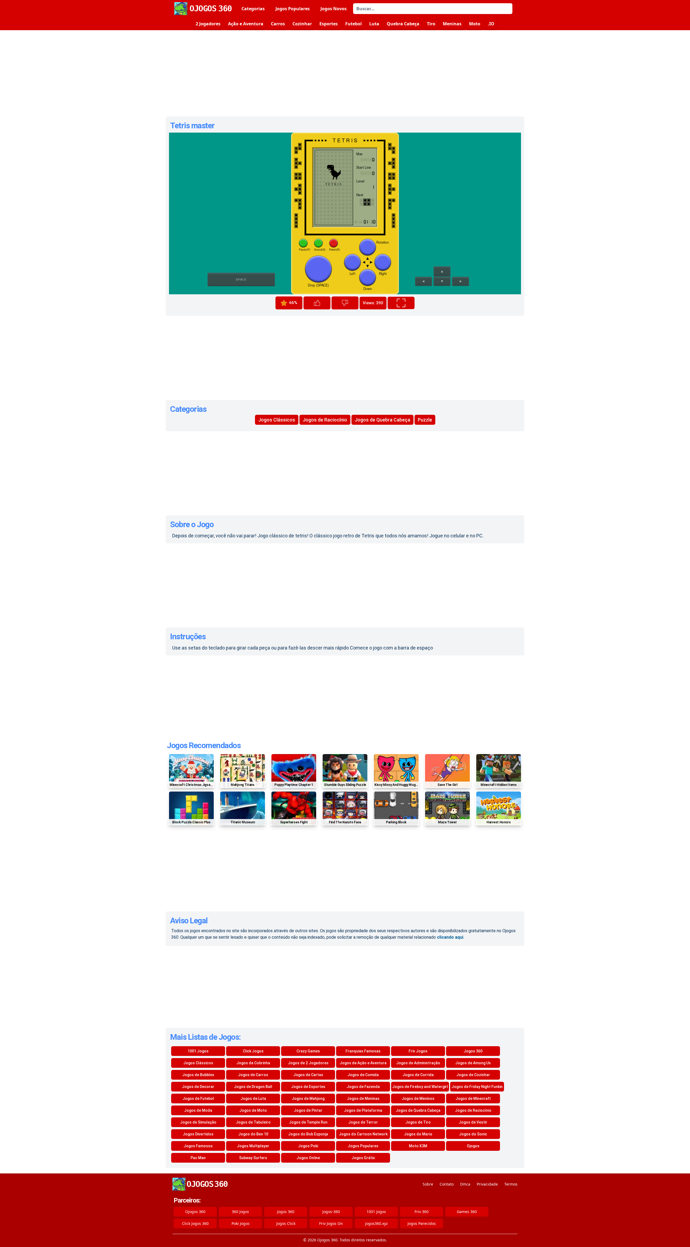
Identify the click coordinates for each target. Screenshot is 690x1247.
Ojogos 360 (195, 1211)
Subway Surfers (253, 1158)
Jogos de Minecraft (473, 1098)
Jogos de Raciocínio (325, 420)
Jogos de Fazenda (363, 1086)
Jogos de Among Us (473, 1063)
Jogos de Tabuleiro (253, 1122)
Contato (447, 1184)
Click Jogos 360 (195, 1223)
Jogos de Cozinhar (473, 1075)
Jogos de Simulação (198, 1122)
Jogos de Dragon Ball (253, 1086)
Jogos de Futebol (198, 1098)
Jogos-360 (331, 1211)
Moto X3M (418, 1146)
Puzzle (425, 420)
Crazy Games (308, 1051)
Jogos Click (285, 1223)
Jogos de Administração (418, 1063)
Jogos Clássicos (276, 420)
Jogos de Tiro (418, 1122)
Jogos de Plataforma (363, 1110)
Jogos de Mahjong (308, 1098)
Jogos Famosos (198, 1146)
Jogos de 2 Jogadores (308, 1063)
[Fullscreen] (401, 303)
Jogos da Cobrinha (253, 1063)
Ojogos (473, 1146)
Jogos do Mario (418, 1134)
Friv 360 (422, 1211)
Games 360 (467, 1211)
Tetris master (192, 125)
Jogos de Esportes (308, 1086)
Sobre (428, 1184)
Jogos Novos (333, 9)
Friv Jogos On (331, 1223)
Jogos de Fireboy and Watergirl (420, 1086)
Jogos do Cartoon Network (363, 1134)
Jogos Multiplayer (253, 1146)
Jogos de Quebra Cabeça (382, 420)
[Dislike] (345, 302)
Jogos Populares (292, 9)
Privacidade (487, 1184)
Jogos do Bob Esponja (308, 1134)
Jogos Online (308, 1158)
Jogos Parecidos (422, 1223)
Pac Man (198, 1158)
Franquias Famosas (363, 1051)
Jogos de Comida (363, 1075)
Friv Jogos (418, 1051)
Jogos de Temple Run (308, 1122)
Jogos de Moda (198, 1110)
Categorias (253, 9)
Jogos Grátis (363, 1158)
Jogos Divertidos (198, 1134)
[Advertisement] (345, 73)
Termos (511, 1184)
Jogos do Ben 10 (253, 1134)
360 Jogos (240, 1211)
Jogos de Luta (253, 1098)
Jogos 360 (473, 1051)
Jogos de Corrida (418, 1075)
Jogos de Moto (253, 1110)
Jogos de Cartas (308, 1075)
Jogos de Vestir (473, 1122)
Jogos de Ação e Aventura (363, 1063)
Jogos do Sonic (473, 1134)
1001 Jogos (198, 1051)
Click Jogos (253, 1051)
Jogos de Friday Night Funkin (477, 1086)
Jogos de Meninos (418, 1098)
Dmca (465, 1184)
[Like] (316, 302)
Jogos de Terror (363, 1122)
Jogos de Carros (253, 1075)
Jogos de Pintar (308, 1110)
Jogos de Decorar (198, 1086)
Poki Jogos (241, 1223)
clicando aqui (450, 937)
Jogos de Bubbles (198, 1075)
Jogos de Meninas (363, 1098)
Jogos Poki (308, 1146)
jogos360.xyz (376, 1223)
